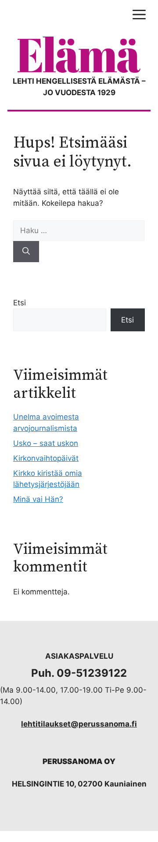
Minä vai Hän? (38, 499)
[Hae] (26, 251)
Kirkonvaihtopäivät (46, 458)
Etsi (19, 302)
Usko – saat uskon (45, 443)
